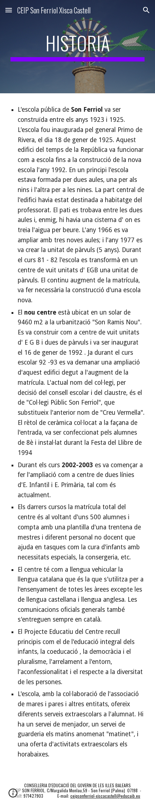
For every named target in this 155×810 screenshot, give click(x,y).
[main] (78, 46)
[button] (8, 10)
